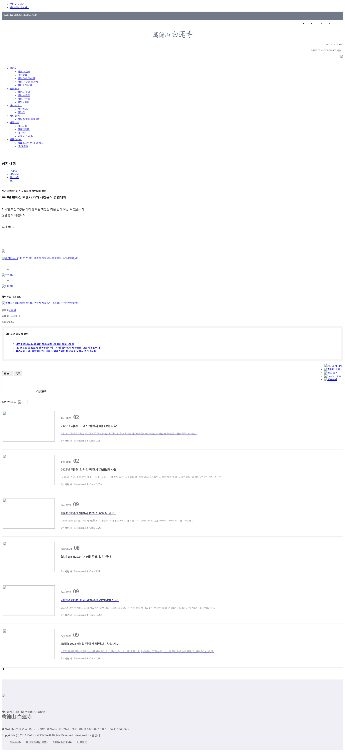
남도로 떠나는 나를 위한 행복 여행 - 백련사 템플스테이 (45, 344)
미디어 (21, 132)
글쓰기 (8, 373)
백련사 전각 (24, 95)
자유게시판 (24, 129)
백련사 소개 (24, 71)
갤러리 (21, 112)
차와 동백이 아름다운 (29, 119)
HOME (309, 23)
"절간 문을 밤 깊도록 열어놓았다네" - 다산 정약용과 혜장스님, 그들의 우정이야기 (59, 347)
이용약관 (15, 742)
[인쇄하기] (330, 379)
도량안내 (14, 88)
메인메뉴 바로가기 (19, 7)
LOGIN (319, 23)
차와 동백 (15, 115)
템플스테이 (16, 139)
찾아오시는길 (25, 85)
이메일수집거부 (62, 742)
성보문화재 (24, 102)
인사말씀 (22, 75)
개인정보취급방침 (36, 742)
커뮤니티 (14, 122)
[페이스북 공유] (333, 365)
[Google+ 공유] (332, 376)
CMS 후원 (23, 146)
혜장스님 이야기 (26, 78)
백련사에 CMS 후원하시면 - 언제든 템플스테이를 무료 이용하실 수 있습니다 (56, 351)
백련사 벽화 (24, 98)
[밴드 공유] (331, 372)
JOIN (328, 23)
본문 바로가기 (17, 4)
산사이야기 (16, 105)
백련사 (13, 68)
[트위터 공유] (332, 369)
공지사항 (22, 125)
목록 (18, 373)
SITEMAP (338, 23)
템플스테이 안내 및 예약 (30, 142)
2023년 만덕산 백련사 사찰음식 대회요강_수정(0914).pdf (48, 258)
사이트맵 (82, 742)
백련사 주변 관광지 (28, 81)
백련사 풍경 (24, 92)
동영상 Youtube (25, 136)
